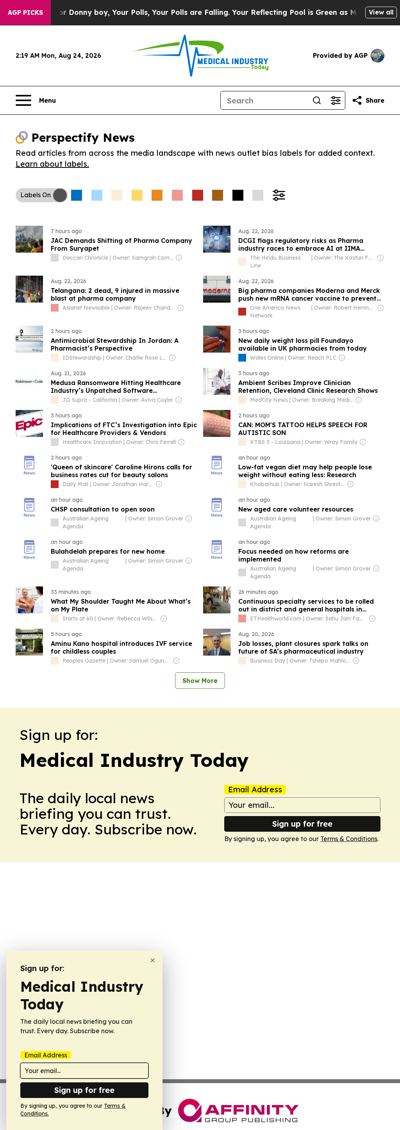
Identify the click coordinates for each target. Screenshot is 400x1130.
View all (381, 12)
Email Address (255, 789)
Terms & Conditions (348, 839)
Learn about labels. (52, 164)
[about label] (55, 258)
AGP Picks (25, 12)
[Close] (152, 960)
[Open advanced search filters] (335, 100)
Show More (200, 680)
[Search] (316, 100)
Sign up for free (302, 824)
